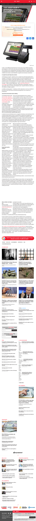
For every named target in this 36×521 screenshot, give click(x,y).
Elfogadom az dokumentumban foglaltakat (24, 519)
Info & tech (8, 242)
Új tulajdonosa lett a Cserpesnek (24, 476)
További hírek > (21, 382)
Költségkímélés (14, 242)
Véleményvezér (5, 247)
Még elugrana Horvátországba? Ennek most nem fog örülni (9, 365)
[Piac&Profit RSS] (10, 513)
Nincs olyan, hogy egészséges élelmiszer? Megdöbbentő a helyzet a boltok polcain (9, 500)
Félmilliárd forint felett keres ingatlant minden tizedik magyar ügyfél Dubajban (28, 342)
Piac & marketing (5, 480)
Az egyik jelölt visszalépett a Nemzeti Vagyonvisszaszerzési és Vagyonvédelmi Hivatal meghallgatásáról (9, 310)
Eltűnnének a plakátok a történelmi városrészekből (11, 492)
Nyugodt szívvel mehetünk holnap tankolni (25, 313)
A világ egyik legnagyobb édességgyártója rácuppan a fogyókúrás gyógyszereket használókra (10, 460)
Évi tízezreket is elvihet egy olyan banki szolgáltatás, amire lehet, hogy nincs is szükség (9, 342)
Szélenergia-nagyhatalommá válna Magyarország (24, 408)
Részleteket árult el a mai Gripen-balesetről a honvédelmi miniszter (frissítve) (26, 319)
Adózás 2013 (20, 242)
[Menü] (1, 1)
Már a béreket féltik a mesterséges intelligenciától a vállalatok (11, 465)
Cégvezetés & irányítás (23, 458)
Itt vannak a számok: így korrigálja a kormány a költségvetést (26, 323)
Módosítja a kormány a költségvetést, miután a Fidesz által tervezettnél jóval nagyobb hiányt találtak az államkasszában (9, 350)
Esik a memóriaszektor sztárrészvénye (8, 473)
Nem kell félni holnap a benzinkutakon (8, 313)
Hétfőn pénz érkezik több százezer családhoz (9, 359)
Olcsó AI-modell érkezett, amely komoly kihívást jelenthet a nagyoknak (8, 477)
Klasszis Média (4, 518)
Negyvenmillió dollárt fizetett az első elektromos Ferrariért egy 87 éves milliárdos (28, 352)
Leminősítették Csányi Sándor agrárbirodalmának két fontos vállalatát (28, 360)
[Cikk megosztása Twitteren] (30, 38)
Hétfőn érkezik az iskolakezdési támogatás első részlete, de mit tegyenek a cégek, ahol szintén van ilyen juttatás (9, 445)
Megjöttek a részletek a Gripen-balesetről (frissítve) (8, 317)
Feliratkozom (14, 330)
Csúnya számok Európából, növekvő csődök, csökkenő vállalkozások (26, 478)
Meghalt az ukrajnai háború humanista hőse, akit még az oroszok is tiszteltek (25, 263)
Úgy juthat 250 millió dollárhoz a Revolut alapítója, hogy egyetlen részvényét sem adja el (27, 373)
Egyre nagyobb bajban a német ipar (28, 469)
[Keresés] (34, 1)
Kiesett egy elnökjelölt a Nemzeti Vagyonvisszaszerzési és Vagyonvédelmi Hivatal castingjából (26, 310)
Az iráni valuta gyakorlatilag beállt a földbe (8, 353)
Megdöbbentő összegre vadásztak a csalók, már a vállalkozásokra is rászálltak (11, 470)
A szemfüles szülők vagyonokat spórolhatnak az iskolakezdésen (26, 414)
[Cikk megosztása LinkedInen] (33, 38)
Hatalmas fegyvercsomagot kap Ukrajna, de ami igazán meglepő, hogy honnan (9, 282)
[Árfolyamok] (31, 1)
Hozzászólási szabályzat (6, 516)
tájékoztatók (8, 517)
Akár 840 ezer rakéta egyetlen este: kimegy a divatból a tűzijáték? (27, 365)
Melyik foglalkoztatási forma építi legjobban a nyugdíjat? (9, 449)
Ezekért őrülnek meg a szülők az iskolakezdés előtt (11, 483)
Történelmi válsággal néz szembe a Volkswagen (9, 370)
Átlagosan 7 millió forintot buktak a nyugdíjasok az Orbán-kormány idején (9, 301)
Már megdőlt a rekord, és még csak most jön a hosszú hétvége (26, 411)
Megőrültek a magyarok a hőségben (8, 498)
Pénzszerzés (4, 419)
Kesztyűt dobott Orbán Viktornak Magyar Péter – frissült (9, 263)
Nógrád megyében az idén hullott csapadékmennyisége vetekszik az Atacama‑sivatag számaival (26, 282)
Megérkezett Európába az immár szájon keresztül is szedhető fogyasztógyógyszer (8, 356)
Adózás (3, 242)
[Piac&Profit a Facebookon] (8, 513)
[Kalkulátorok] (29, 1)
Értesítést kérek (32, 517)
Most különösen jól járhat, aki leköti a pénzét (8, 435)
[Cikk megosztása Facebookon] (27, 38)
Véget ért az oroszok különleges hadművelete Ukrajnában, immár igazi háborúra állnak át (26, 301)
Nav (24, 242)
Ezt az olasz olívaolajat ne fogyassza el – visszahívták (8, 320)
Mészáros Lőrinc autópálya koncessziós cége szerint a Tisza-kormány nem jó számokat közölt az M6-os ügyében (9, 346)
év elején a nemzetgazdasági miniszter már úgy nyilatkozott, (14, 226)
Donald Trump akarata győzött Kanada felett (26, 316)
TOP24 (4, 308)
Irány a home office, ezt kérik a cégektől (8, 475)
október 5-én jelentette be (7, 207)
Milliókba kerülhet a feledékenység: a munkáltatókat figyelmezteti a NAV (7, 442)
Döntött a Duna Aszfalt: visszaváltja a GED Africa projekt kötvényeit (9, 323)
